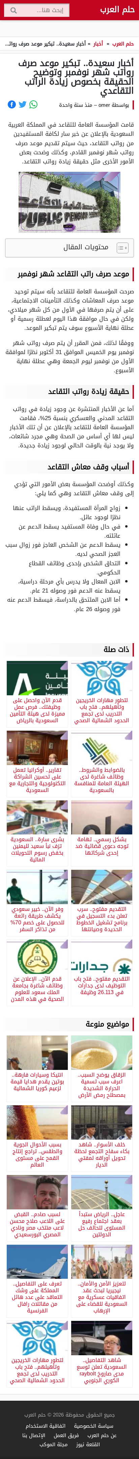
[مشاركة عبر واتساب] (33, 104)
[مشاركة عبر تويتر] (23, 104)
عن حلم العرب (102, 1435)
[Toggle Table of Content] (119, 248)
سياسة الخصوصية (93, 1426)
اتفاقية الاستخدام (45, 1426)
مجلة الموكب (53, 1444)
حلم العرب (117, 9)
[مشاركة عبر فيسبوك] (12, 104)
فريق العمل (66, 1435)
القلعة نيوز (88, 1444)
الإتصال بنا (33, 1435)
